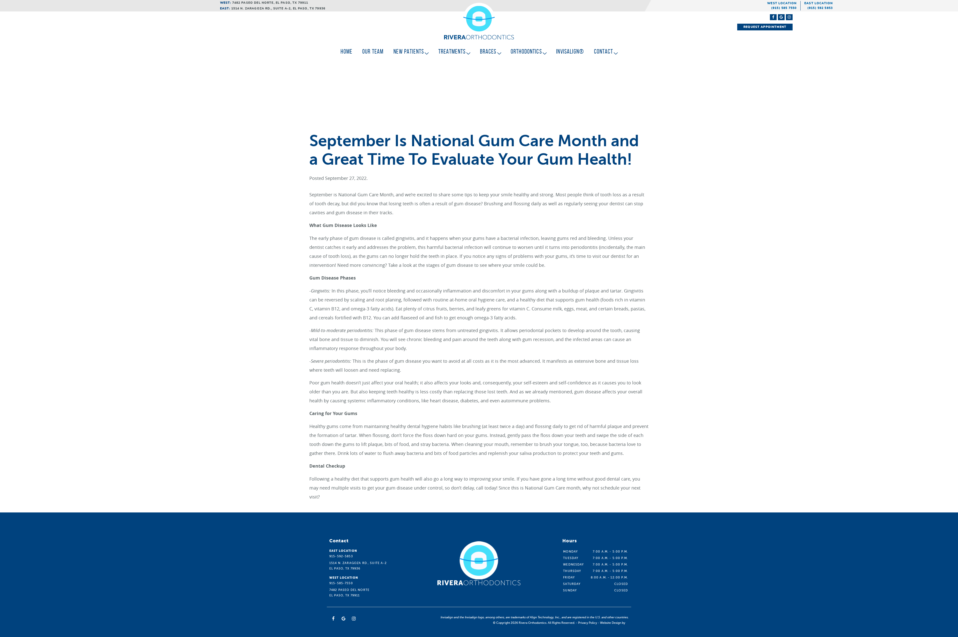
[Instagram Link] (789, 17)
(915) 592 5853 (820, 7)
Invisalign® (570, 51)
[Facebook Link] (773, 17)
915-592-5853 (341, 556)
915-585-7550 (341, 583)
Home (346, 51)
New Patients (408, 51)
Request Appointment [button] (764, 26)
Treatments (452, 51)
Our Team (372, 51)
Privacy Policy (587, 623)
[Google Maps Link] (781, 17)
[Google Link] (344, 619)
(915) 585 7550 (784, 7)
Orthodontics (526, 51)
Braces (488, 51)
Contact (603, 51)
